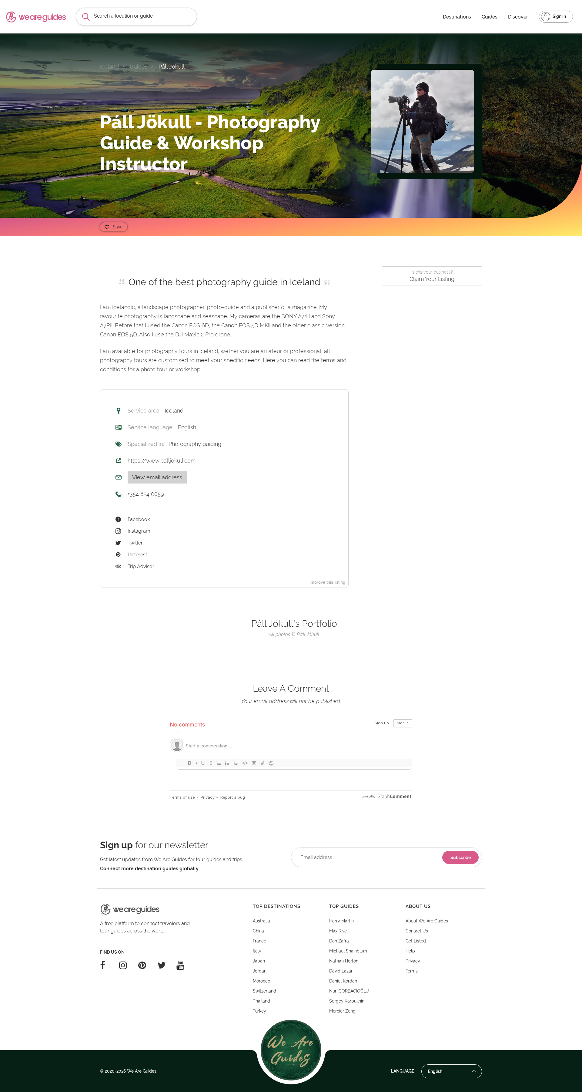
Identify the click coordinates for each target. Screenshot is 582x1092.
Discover (518, 17)
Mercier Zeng (342, 1011)
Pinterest (137, 555)
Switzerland (264, 991)
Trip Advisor (141, 566)
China (258, 931)
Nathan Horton (343, 961)
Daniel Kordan (343, 981)
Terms (412, 971)
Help (410, 951)
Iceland (109, 66)
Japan (259, 961)
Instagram (139, 531)
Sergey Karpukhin (346, 1001)
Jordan (259, 971)
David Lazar (341, 971)
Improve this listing (327, 582)
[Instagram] (128, 965)
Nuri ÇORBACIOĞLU (349, 991)
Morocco (261, 981)
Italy (257, 951)
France (259, 941)
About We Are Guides (427, 920)
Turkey (259, 1011)
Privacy (413, 961)
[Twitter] (166, 965)
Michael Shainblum (348, 951)
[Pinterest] (147, 965)
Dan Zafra (339, 941)
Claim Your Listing (432, 276)
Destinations (457, 17)
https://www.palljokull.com (162, 460)
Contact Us (417, 931)
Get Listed (416, 941)
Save (117, 226)
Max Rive (338, 931)
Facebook (139, 519)
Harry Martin (341, 920)
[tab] (291, 906)
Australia (261, 920)
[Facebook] (109, 965)
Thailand (261, 1001)
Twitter (135, 543)
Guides (489, 17)
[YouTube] (186, 965)
